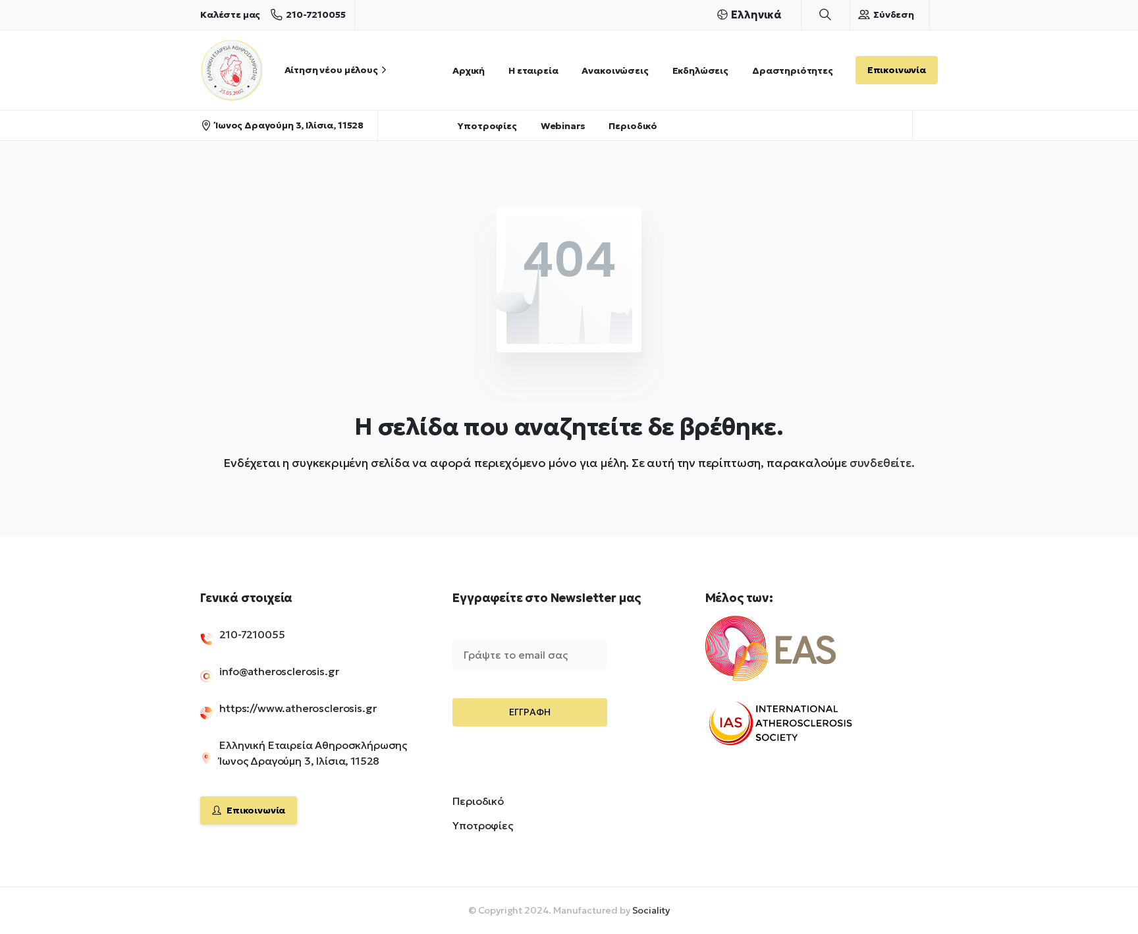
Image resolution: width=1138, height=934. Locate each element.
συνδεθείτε (880, 462)
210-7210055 (315, 14)
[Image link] (792, 657)
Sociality (651, 910)
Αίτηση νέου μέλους (331, 70)
